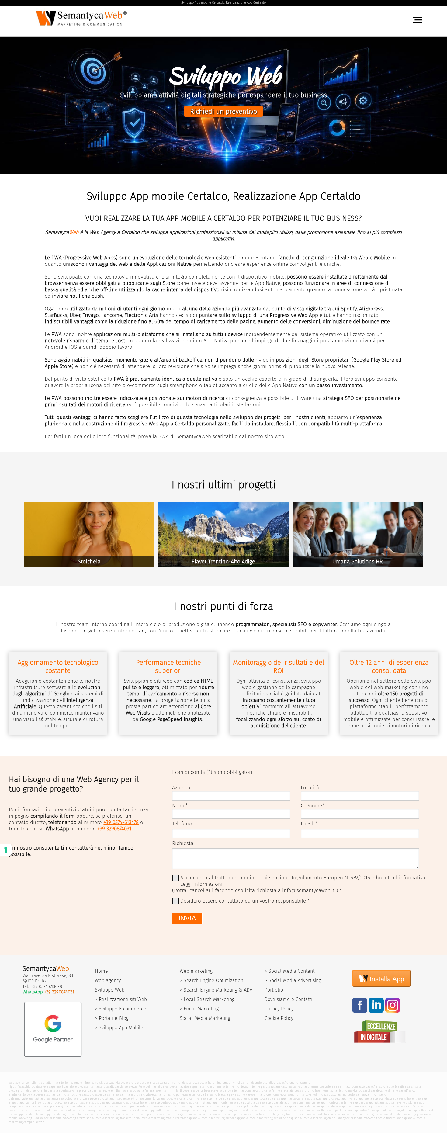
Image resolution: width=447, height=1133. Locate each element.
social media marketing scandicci (264, 1118)
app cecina (262, 1110)
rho (61, 1098)
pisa (139, 1095)
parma (96, 1091)
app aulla (382, 1110)
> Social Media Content (289, 971)
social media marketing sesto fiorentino (372, 1118)
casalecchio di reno (384, 1091)
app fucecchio (57, 1102)
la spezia (62, 1091)
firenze (89, 1083)
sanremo (113, 1095)
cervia (31, 1095)
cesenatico (43, 1095)
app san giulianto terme (303, 1106)
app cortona (134, 1114)
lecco (283, 1095)
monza (323, 1095)
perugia (228, 1091)
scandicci (269, 1083)
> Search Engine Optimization (211, 980)
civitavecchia (152, 1095)
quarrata (198, 1087)
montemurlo (147, 1098)
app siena (365, 1098)
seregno (131, 1098)
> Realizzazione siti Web (121, 999)
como (241, 1095)
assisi (192, 1095)
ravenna (160, 1091)
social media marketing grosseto (108, 1118)
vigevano (28, 1098)
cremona (272, 1095)
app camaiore (113, 1106)
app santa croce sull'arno (402, 1106)
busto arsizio (338, 1095)
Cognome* (312, 805)
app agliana (376, 1102)
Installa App (386, 979)
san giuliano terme (305, 1087)
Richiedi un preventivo (223, 111)
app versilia (74, 1106)
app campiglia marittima (311, 1110)
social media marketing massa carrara (158, 1118)
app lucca (260, 1098)
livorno (175, 1083)
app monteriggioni (58, 1114)
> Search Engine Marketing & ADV (216, 990)
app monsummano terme (302, 1102)
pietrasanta (85, 1087)
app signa (98, 1102)
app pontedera (331, 1106)
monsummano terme (219, 1087)
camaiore (70, 1087)
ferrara (149, 1091)
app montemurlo (224, 1102)
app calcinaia (82, 1110)
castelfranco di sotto (380, 1087)
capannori (56, 1087)
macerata (287, 1091)
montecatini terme (247, 1087)
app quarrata (274, 1102)
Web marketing (196, 971)
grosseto (143, 1083)
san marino (128, 1095)
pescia (265, 1087)
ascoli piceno (261, 1091)
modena (126, 1091)
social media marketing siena (212, 1118)
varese (250, 1095)
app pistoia (245, 1098)
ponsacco (358, 1087)
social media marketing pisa (403, 1114)
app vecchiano (102, 1110)
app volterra (158, 1110)
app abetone (37, 1106)
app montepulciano (31, 1114)
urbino (309, 1091)
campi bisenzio (251, 1083)
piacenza (85, 1091)
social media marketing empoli (315, 1118)
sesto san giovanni (360, 1095)
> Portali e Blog (112, 1018)
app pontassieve (79, 1102)
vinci (236, 1083)
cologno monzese (77, 1098)
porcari (174, 1087)
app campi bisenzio (33, 1102)
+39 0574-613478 (121, 822)
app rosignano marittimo (237, 1110)
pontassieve (40, 1087)
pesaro (299, 1091)
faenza (55, 1095)
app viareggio (56, 1106)
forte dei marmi (149, 1087)
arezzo (110, 1083)
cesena (187, 1091)
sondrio (293, 1095)
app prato (229, 1098)
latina (333, 1091)
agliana (275, 1087)
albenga (100, 1095)
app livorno (349, 1098)
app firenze (214, 1098)
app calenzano (115, 1102)
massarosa (101, 1087)
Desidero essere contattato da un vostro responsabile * (245, 901)
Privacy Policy (279, 1009)
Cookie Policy (279, 1018)
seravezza (131, 1087)
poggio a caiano (178, 1098)
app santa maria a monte (55, 1110)
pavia (232, 1095)
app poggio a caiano (251, 1102)
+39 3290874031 (114, 829)
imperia (49, 1091)
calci (410, 1087)
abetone (185, 1087)
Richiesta (182, 843)
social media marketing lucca (361, 1114)
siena (132, 1083)
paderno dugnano (102, 1098)
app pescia (360, 1102)
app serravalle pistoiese (401, 1102)
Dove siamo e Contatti (288, 999)
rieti (340, 1091)
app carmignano (200, 1102)
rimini (171, 1091)
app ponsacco (374, 1106)
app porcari (232, 1106)
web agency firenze (282, 1114)
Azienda (181, 788)
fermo (276, 1091)
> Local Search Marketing (207, 999)
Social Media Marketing (205, 1018)
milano (260, 1095)
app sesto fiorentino (407, 1098)
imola (65, 1095)
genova (37, 1091)
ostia (200, 1095)
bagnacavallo (213, 1091)
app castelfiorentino (140, 1102)
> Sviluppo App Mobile (119, 1028)
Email (307, 823)
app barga (216, 1106)
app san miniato (352, 1106)
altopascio (116, 1087)
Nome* (180, 805)
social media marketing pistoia (318, 1114)
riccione (75, 1095)
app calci (191, 1110)
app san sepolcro (218, 1114)
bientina (400, 1087)
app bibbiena (81, 1114)
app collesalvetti (282, 1110)
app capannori (93, 1106)
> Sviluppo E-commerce (120, 1009)
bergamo (211, 1095)
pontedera (326, 1087)
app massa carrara (293, 1098)
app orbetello (259, 1114)
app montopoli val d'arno (131, 1110)
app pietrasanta (134, 1106)
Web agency (108, 980)
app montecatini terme (336, 1102)
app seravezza (198, 1106)
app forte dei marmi (255, 1106)
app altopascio (178, 1106)
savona (73, 1091)
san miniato (342, 1087)
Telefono (182, 823)
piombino (25, 1091)
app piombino (209, 1110)
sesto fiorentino (211, 1083)
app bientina (176, 1110)
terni (237, 1091)
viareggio (122, 1083)
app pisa (274, 1098)
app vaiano (180, 1102)
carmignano (197, 1098)
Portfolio (274, 990)
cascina (286, 1087)
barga (164, 1087)
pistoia (186, 1083)
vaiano (161, 1098)
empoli (227, 1083)
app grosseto (332, 1098)
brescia (223, 1095)
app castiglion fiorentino (108, 1114)
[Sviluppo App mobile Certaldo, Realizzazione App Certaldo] (82, 27)
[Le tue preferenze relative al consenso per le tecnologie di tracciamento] (6, 850)
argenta (198, 1091)
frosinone (321, 1091)
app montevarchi (155, 1114)
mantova (305, 1095)
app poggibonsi (400, 1110)
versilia (100, 1083)
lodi (315, 1095)
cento (22, 1095)
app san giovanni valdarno (186, 1114)
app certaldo (163, 1102)
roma (348, 1091)
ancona (246, 1091)
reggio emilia (111, 1091)
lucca (195, 1083)
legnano (40, 1098)
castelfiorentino (287, 1083)
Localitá (310, 788)
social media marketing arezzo (64, 1118)
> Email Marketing (199, 1009)
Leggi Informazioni (201, 884)
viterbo (357, 1091)
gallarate (52, 1098)
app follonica (240, 1114)
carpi (366, 1091)
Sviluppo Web (109, 990)
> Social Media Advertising (293, 980)
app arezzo (314, 1098)
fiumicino (168, 1095)
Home (101, 971)
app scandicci (382, 1098)
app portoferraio (340, 1110)
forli (179, 1091)
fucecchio (24, 1087)
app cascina (277, 1106)
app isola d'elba (364, 1110)
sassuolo (88, 1095)
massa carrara (159, 1083)
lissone (121, 1098)
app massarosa (156, 1106)
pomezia (182, 1095)
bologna (138, 1091)
